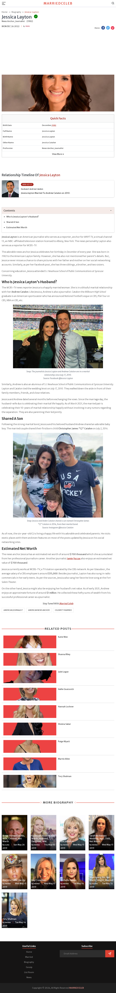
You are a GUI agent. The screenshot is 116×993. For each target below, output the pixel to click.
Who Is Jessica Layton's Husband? (22, 216)
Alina (7, 845)
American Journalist (13, 610)
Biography (29, 962)
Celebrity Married (63, 610)
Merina (37, 845)
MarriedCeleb (58, 3)
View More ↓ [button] (58, 154)
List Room (29, 972)
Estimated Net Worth (16, 227)
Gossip (29, 967)
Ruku (28, 26)
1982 (54, 125)
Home (29, 952)
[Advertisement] (58, 52)
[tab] (58, 210)
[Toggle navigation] (5, 3)
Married (29, 957)
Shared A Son (12, 222)
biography (16, 12)
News (29, 977)
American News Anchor (39, 610)
